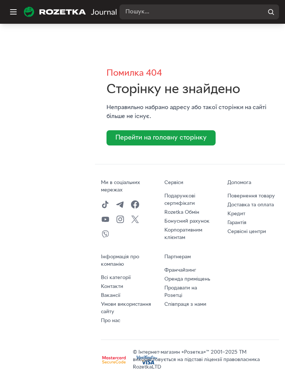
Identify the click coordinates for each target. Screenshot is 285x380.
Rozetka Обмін (181, 212)
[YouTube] (105, 219)
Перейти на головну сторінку (161, 138)
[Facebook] (135, 204)
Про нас (110, 320)
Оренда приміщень (187, 279)
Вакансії (110, 295)
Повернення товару (251, 196)
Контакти (112, 286)
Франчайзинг (180, 270)
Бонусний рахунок (187, 221)
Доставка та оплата (250, 205)
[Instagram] (120, 219)
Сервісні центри (246, 231)
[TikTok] (105, 204)
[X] (135, 219)
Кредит (236, 214)
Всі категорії (116, 277)
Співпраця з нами (185, 304)
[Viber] (105, 234)
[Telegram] (120, 204)
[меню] (13, 11)
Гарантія (236, 222)
